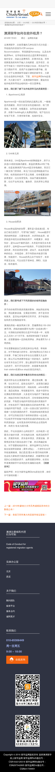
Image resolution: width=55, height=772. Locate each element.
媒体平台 (10, 605)
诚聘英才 (10, 616)
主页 (19, 22)
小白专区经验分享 (38, 22)
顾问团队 (10, 600)
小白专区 (26, 22)
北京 (8, 571)
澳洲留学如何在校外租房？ (23, 33)
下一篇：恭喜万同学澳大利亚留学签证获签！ (25, 514)
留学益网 (36, 76)
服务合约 (10, 611)
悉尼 (8, 576)
